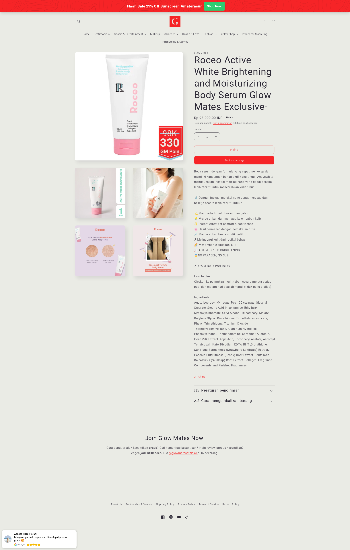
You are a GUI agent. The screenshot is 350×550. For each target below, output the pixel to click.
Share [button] (201, 376)
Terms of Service (209, 504)
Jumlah (198, 129)
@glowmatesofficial (183, 453)
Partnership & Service (139, 504)
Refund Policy (230, 504)
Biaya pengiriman (222, 123)
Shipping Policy (164, 504)
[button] (79, 21)
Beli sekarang (234, 160)
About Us (116, 504)
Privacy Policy (186, 504)
